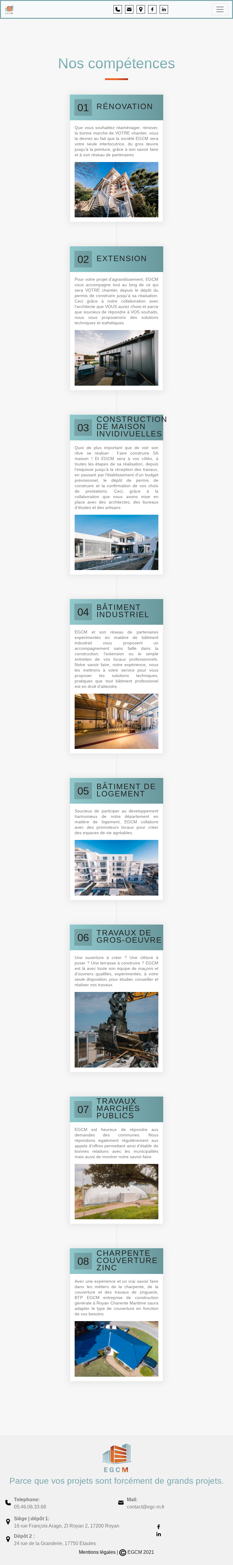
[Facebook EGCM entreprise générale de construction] (150, 9)
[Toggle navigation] (219, 9)
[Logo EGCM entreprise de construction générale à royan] (35, 9)
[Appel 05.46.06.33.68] (115, 9)
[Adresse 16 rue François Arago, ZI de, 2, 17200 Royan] (138, 9)
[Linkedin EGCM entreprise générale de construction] (161, 9)
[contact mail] (127, 9)
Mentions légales (97, 1552)
